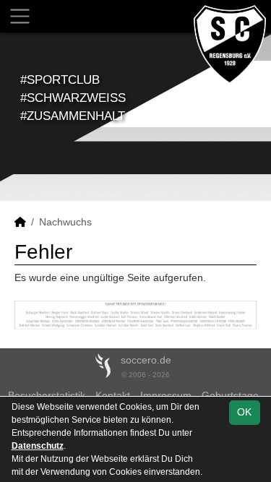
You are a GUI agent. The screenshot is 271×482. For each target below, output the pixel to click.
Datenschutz (38, 446)
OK (244, 412)
